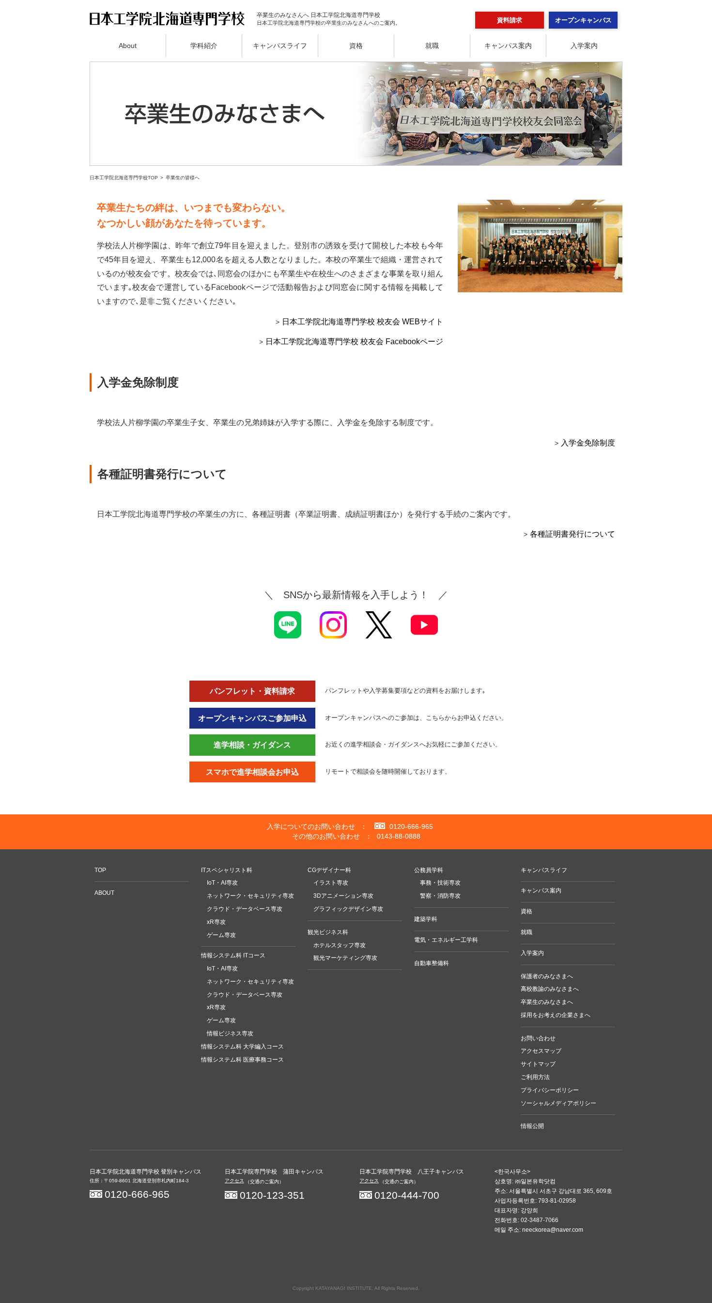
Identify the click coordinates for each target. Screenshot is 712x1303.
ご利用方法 (535, 1077)
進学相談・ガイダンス (252, 745)
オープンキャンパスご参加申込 (252, 718)
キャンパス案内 (508, 45)
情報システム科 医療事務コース (242, 1059)
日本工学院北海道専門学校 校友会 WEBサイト (362, 322)
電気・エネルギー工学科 (446, 940)
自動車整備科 (431, 963)
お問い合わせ (538, 1038)
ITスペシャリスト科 (226, 870)
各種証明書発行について (572, 534)
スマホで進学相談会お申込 (252, 772)
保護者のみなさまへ (547, 976)
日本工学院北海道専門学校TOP (124, 177)
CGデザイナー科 (329, 870)
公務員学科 (428, 870)
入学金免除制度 (588, 443)
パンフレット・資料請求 (252, 691)
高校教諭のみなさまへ (550, 988)
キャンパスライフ (280, 45)
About (128, 45)
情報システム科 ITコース (233, 955)
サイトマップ (538, 1064)
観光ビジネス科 (328, 932)
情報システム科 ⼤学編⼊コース (242, 1046)
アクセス (234, 1180)
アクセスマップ (541, 1051)
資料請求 (509, 20)
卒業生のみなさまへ (547, 1002)
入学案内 (584, 45)
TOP (100, 870)
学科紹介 (203, 45)
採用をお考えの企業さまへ (555, 1015)
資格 (356, 45)
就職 (432, 45)
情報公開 (532, 1126)
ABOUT (104, 893)
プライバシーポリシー (550, 1090)
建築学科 (425, 919)
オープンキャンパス (583, 20)
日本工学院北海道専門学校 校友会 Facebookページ (354, 341)
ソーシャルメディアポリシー (558, 1103)
